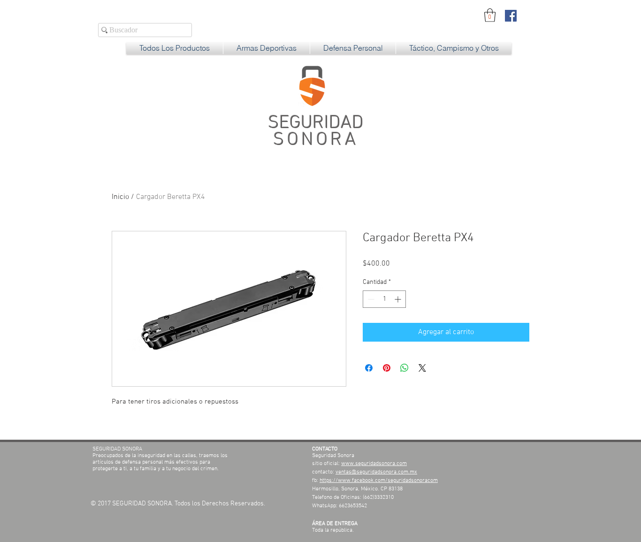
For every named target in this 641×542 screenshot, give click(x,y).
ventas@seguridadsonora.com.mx (376, 472)
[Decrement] (370, 299)
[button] (490, 15)
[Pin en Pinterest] (386, 368)
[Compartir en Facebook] (368, 368)
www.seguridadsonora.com (374, 463)
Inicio (120, 197)
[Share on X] (422, 368)
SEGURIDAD (316, 132)
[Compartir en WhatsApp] (404, 368)
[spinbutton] (384, 299)
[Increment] (398, 299)
